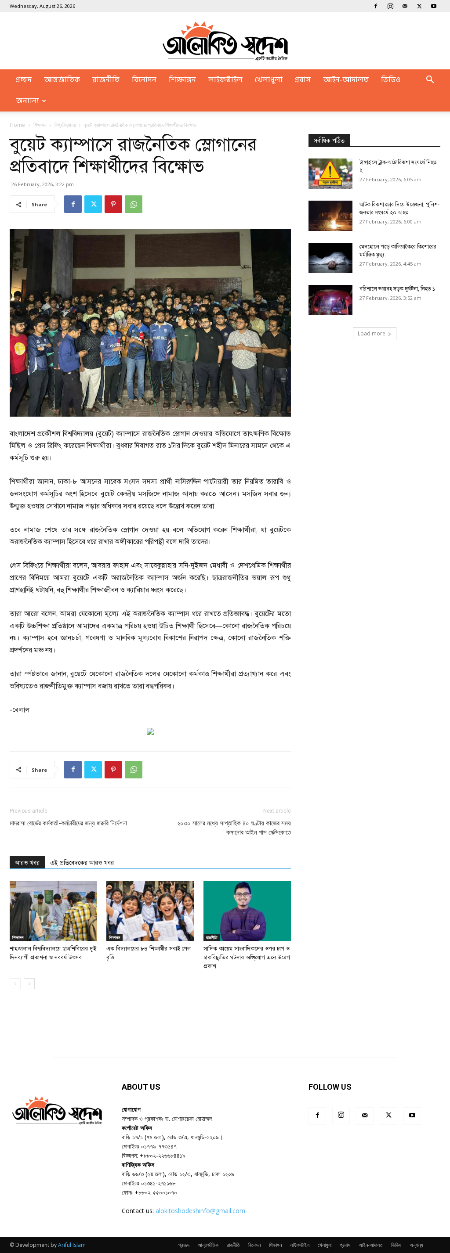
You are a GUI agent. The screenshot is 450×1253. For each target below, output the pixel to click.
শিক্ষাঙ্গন (182, 80)
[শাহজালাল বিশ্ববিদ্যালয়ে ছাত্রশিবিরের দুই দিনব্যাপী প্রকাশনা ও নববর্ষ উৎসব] (53, 911)
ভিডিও (390, 80)
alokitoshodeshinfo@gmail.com (200, 1210)
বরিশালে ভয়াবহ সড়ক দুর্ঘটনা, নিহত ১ (397, 289)
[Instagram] (390, 6)
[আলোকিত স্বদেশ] (225, 41)
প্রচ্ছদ (24, 80)
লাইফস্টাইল (225, 80)
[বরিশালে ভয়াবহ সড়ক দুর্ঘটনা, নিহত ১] (330, 300)
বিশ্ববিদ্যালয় (65, 125)
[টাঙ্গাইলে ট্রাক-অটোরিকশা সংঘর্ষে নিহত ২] (330, 173)
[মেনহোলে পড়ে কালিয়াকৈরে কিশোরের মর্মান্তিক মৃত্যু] (330, 258)
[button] (429, 80)
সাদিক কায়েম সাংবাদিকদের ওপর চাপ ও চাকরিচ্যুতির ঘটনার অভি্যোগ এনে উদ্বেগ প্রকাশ (246, 957)
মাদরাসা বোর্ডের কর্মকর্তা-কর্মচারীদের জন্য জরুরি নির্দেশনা (68, 823)
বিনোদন (144, 80)
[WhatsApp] (133, 204)
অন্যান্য (27, 101)
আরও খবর (27, 863)
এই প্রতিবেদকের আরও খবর (82, 863)
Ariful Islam (72, 1245)
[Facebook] (375, 6)
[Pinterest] (113, 204)
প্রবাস (303, 80)
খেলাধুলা (269, 80)
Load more (371, 333)
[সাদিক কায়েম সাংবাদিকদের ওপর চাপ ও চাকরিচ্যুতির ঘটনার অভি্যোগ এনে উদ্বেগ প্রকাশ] (247, 911)
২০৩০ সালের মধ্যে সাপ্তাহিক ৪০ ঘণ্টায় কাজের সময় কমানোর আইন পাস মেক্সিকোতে (234, 827)
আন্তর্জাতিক (62, 80)
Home (17, 125)
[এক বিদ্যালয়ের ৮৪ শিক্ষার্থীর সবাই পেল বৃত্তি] (150, 911)
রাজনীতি (106, 80)
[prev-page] (15, 983)
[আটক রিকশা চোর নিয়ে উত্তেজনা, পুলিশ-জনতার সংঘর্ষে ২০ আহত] (330, 216)
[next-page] (29, 983)
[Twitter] (419, 6)
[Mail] (404, 6)
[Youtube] (433, 6)
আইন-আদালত (346, 80)
